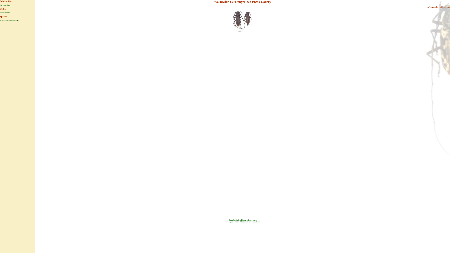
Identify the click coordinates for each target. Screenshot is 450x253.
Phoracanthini (5, 13)
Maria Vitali (239, 222)
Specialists (237, 220)
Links (255, 220)
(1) (17, 20)
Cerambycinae (5, 5)
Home (231, 220)
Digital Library (246, 220)
